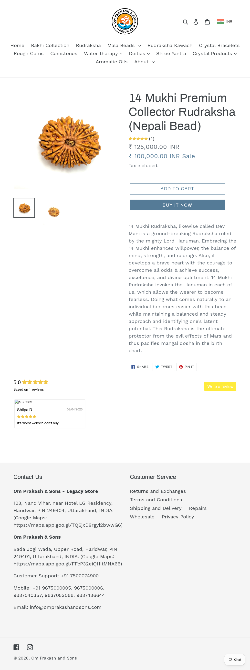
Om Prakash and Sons (54, 658)
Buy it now (177, 205)
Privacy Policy (178, 517)
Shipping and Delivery (156, 508)
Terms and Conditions (156, 500)
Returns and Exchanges (158, 491)
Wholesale (142, 517)
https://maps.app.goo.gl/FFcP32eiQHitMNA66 (66, 564)
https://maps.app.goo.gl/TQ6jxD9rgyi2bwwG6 (67, 525)
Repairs (198, 508)
